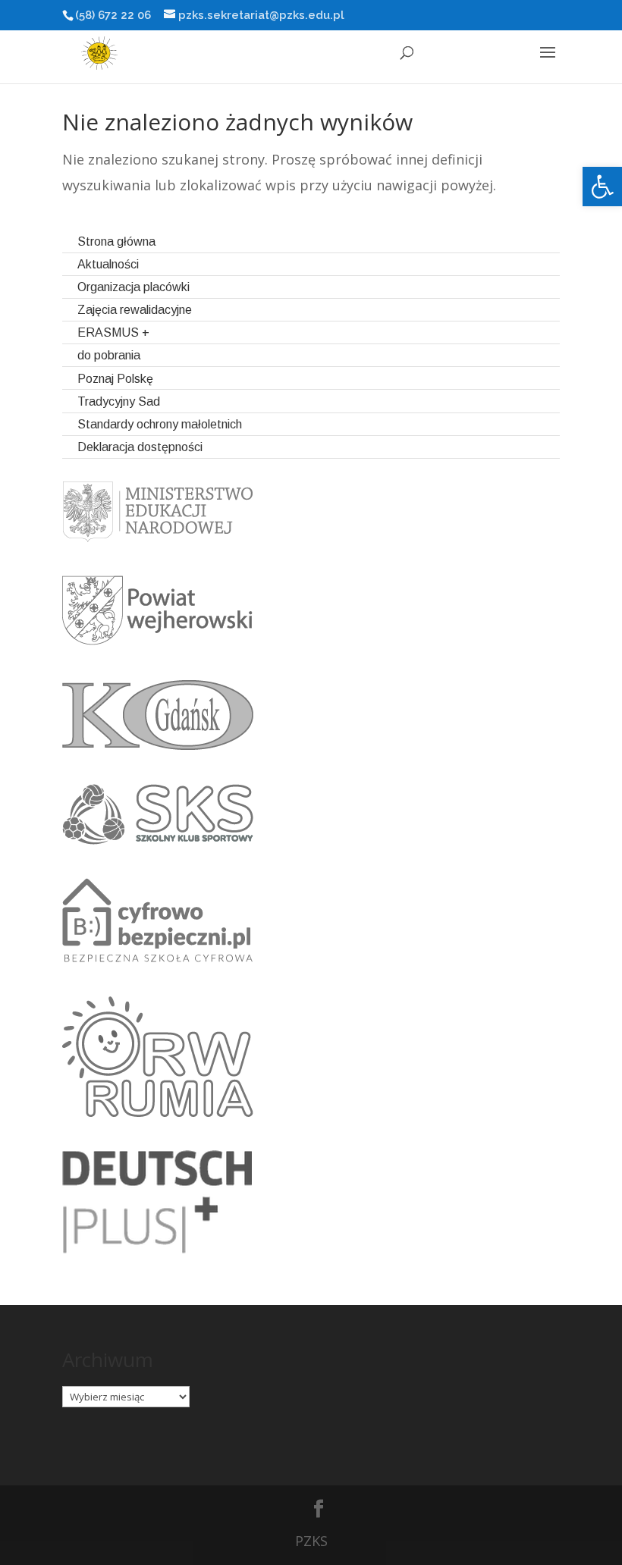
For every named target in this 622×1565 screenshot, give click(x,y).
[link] (602, 186)
